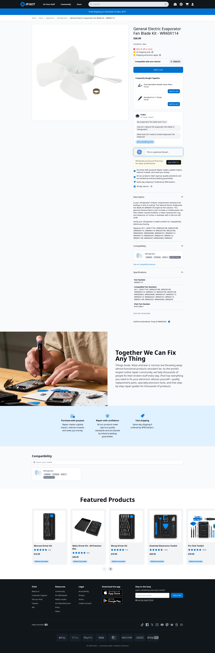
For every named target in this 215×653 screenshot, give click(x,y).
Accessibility (84, 591)
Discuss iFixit (37, 599)
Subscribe (177, 595)
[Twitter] (152, 624)
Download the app (111, 586)
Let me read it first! (145, 600)
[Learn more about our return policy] (151, 186)
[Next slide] (110, 569)
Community (60, 591)
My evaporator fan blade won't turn (152, 122)
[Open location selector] (181, 4)
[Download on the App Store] (112, 593)
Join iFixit (173, 162)
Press (57, 607)
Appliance (50, 18)
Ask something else (145, 142)
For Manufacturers (63, 603)
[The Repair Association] (181, 624)
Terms (81, 599)
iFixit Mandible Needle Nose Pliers (158, 84)
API (33, 607)
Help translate (38, 624)
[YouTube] (162, 624)
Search (176, 61)
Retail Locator (61, 599)
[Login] (193, 4)
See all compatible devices (144, 264)
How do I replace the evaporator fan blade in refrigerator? (155, 128)
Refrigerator (62, 18)
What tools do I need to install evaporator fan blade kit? (156, 135)
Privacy (81, 595)
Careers (35, 603)
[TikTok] (142, 624)
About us (35, 591)
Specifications (139, 272)
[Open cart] (187, 4)
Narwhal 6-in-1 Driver (153, 97)
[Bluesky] (172, 624)
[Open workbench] (175, 4)
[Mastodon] (167, 624)
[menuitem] (49, 4)
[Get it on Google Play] (112, 601)
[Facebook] (147, 624)
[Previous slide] (104, 569)
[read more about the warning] (169, 322)
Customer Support (39, 595)
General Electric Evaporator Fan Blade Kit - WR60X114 (92, 18)
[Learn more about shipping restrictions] (152, 52)
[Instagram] (157, 624)
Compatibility (139, 246)
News (57, 611)
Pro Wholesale (61, 595)
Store (34, 18)
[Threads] (176, 624)
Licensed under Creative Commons (114, 646)
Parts (41, 18)
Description (138, 197)
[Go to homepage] (28, 4)
